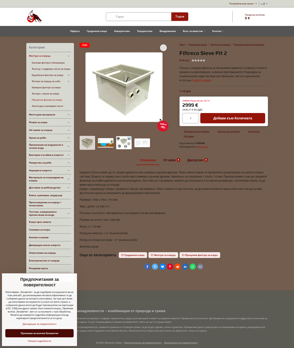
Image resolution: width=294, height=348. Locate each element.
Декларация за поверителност (181, 342)
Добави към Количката (232, 118)
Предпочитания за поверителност (143, 342)
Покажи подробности (39, 341)
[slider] (198, 60)
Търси (179, 16)
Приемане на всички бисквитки (39, 333)
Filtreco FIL (202, 146)
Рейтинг (184, 60)
